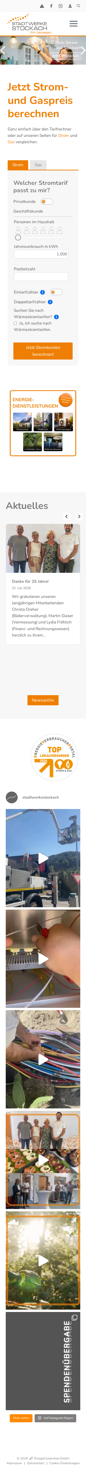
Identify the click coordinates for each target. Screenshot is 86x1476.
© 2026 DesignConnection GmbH (43, 1458)
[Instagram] (61, 6)
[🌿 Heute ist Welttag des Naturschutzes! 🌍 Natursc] (43, 1260)
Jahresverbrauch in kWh (36, 246)
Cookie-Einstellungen (64, 1463)
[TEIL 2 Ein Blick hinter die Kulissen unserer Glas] (43, 959)
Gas (11, 142)
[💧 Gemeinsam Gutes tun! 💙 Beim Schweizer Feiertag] (43, 1361)
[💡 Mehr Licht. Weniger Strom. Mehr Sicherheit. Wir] (43, 858)
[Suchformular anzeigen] (78, 6)
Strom (63, 135)
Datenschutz (35, 1463)
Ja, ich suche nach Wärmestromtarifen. (33, 326)
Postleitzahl (24, 269)
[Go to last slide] (66, 516)
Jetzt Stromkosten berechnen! (43, 351)
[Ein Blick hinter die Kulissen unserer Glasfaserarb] (43, 1059)
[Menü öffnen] (73, 24)
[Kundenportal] (70, 6)
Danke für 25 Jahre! (30, 581)
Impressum (14, 1463)
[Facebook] (51, 6)
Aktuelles (27, 505)
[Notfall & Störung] (42, 6)
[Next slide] (79, 516)
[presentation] (43, 548)
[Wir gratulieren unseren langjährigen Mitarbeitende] (43, 1160)
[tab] (18, 165)
